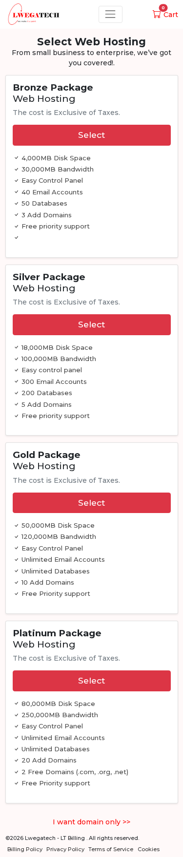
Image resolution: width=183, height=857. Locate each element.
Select (91, 135)
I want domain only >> (91, 822)
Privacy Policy (65, 849)
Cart (170, 14)
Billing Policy (24, 849)
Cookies (149, 849)
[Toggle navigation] (110, 14)
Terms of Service (110, 849)
